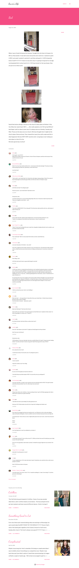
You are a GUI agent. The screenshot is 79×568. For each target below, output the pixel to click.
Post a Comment (12, 479)
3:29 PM (14, 386)
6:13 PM (14, 181)
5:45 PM (14, 172)
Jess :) (13, 436)
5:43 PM (14, 395)
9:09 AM (14, 334)
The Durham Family (16, 234)
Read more (47, 507)
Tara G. (13, 256)
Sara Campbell (15, 287)
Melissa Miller (15, 347)
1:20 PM (14, 354)
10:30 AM (14, 424)
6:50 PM (14, 202)
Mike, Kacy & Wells (16, 176)
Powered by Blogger (40, 564)
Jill (13, 458)
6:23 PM (14, 192)
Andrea (13, 267)
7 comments (16, 507)
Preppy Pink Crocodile (17, 450)
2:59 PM (14, 446)
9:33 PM (14, 284)
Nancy (13, 389)
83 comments (16, 559)
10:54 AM (14, 343)
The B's (14, 206)
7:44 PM (14, 252)
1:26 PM (14, 365)
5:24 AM (14, 406)
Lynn (13, 296)
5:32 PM (14, 160)
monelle (14, 369)
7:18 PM (14, 230)
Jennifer (14, 327)
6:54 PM (14, 211)
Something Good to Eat (20, 515)
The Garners (15, 242)
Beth (13, 215)
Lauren (13, 319)
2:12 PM (14, 376)
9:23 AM (14, 476)
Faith (13, 399)
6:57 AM (14, 323)
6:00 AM (14, 315)
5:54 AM (14, 303)
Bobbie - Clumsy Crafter (17, 470)
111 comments (16, 533)
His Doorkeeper (15, 380)
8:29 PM (14, 454)
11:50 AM (14, 432)
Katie (13, 358)
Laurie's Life (13, 3)
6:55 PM (14, 221)
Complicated (14, 541)
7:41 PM (14, 238)
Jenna (13, 185)
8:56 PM (14, 263)
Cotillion (13, 492)
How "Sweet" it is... (16, 225)
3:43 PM (14, 466)
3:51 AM (14, 292)
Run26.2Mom (15, 410)
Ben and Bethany (15, 163)
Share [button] (62, 32)
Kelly (13, 152)
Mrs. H (13, 306)
